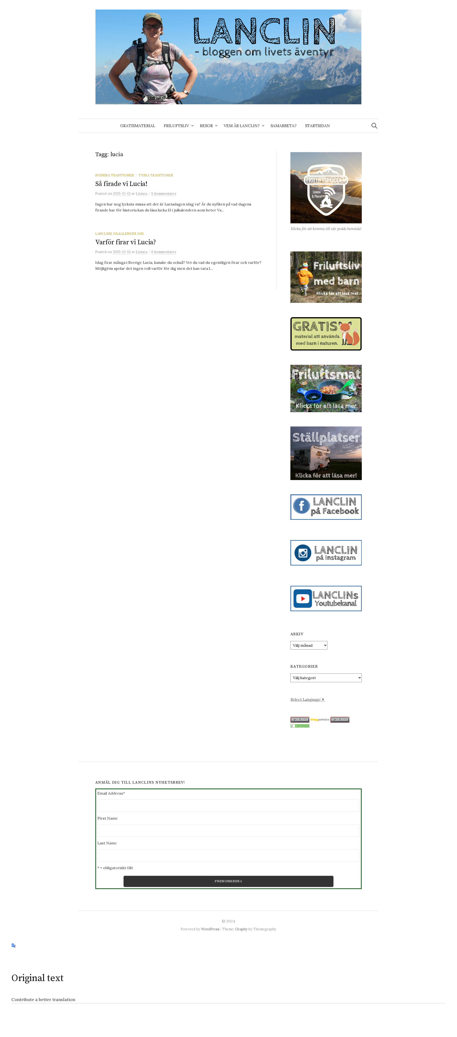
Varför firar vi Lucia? (125, 242)
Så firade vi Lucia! (121, 184)
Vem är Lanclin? (242, 125)
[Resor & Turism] (299, 725)
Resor (206, 125)
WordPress (210, 929)
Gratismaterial (137, 125)
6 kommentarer (163, 193)
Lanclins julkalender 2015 (119, 233)
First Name (107, 818)
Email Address (111, 793)
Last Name (107, 843)
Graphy (241, 929)
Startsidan (317, 125)
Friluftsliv (176, 125)
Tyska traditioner (156, 175)
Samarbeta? (284, 125)
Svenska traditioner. (114, 175)
